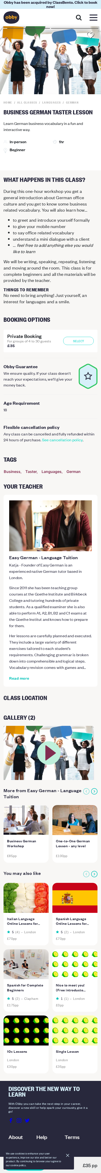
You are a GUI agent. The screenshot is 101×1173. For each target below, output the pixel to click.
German (73, 471)
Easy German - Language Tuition (43, 557)
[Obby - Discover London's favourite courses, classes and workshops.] (11, 18)
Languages (52, 471)
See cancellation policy (62, 439)
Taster (31, 471)
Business (12, 471)
